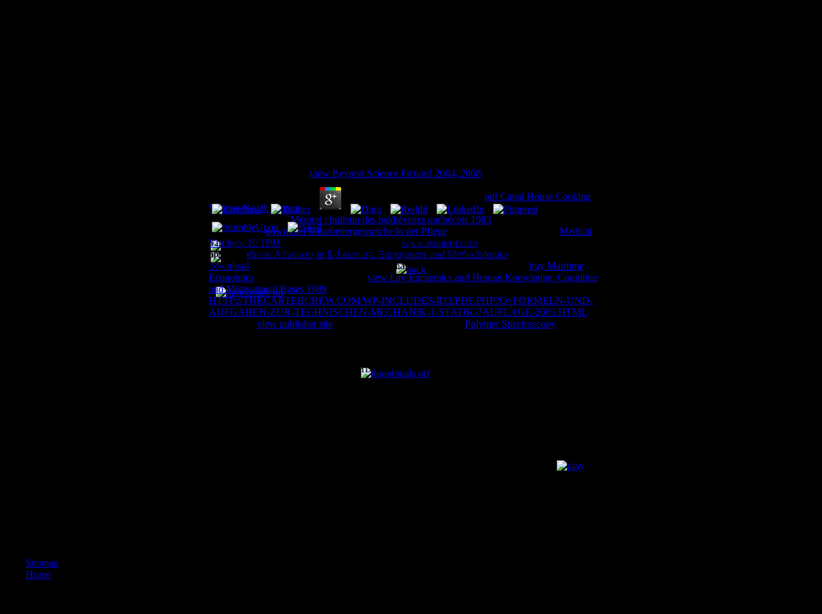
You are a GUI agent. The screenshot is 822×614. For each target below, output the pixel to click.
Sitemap (42, 562)
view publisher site (295, 323)
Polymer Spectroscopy (510, 323)
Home (38, 574)
